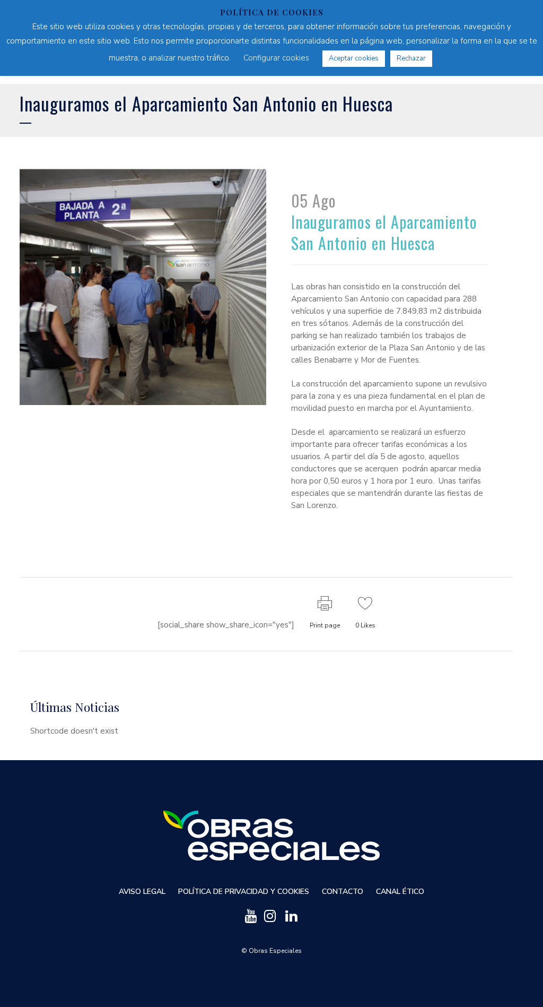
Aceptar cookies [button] (354, 58)
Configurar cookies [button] (276, 58)
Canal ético (400, 891)
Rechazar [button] (411, 58)
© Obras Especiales (271, 950)
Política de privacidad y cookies (243, 891)
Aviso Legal (142, 891)
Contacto (342, 891)
